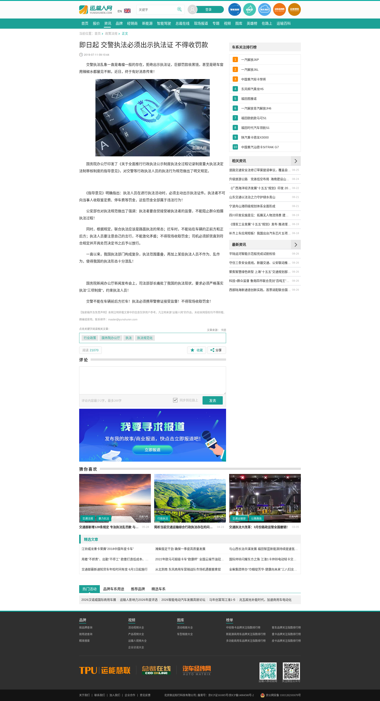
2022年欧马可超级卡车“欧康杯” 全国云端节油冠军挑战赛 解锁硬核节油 (190, 559)
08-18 (295, 233)
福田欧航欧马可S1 (254, 118)
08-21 (295, 197)
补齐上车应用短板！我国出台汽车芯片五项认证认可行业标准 (260, 233)
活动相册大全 (185, 627)
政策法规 (111, 33)
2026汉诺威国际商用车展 (98, 599)
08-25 (295, 170)
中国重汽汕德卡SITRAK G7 (260, 147)
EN (120, 11)
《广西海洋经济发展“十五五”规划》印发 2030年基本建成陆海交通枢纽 (260, 188)
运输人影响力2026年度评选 (139, 599)
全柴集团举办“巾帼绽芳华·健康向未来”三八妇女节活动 (263, 569)
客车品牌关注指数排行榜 (286, 627)
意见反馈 (145, 695)
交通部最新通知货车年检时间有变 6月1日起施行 (115, 569)
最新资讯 (239, 244)
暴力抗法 (104, 518)
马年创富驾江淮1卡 (222, 599)
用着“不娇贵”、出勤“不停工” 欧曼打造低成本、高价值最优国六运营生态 (116, 559)
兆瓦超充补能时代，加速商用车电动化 (265, 599)
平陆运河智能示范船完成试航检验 (252, 253)
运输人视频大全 (137, 640)
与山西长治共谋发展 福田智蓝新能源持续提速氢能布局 (263, 549)
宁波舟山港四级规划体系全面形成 (252, 206)
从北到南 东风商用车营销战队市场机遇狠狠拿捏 (188, 569)
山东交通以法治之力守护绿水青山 (252, 197)
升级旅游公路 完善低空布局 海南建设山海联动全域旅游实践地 (260, 179)
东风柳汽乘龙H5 (252, 89)
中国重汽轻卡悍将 (253, 79)
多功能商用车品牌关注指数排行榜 (246, 640)
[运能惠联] (107, 670)
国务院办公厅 (111, 338)
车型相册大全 (185, 634)
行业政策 (90, 338)
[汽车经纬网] (196, 670)
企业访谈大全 (136, 647)
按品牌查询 (85, 627)
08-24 (295, 179)
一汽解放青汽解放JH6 (256, 108)
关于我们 (84, 695)
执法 (129, 338)
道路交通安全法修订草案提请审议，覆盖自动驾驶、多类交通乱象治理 (260, 170)
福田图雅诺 (249, 98)
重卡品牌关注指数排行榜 (286, 634)
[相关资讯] (296, 160)
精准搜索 (84, 640)
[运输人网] (95, 10)
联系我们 (99, 695)
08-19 (295, 215)
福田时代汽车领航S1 (255, 127)
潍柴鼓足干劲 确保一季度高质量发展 (180, 549)
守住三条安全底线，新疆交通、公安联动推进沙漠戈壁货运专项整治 (260, 262)
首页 (98, 33)
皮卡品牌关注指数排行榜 (286, 640)
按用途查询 (85, 634)
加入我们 (115, 695)
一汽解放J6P (250, 59)
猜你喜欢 (88, 469)
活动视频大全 (136, 627)
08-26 (295, 253)
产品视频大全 (136, 634)
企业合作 (130, 695)
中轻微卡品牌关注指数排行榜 (243, 627)
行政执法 (162, 518)
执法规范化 (145, 338)
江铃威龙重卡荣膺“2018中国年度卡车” (108, 549)
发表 (212, 401)
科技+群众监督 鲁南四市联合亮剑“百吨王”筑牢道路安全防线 (260, 281)
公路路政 (256, 518)
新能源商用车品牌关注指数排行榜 (246, 634)
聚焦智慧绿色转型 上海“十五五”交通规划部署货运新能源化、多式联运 (260, 272)
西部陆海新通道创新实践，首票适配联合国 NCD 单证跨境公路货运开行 (260, 290)
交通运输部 (239, 518)
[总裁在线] (156, 670)
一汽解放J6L (250, 69)
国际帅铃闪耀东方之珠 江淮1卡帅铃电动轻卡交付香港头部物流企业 (263, 559)
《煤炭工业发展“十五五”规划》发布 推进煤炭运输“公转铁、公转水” (260, 224)
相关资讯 (239, 160)
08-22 (295, 188)
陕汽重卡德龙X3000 (255, 137)
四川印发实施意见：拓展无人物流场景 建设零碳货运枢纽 (260, 215)
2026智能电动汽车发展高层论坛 (183, 599)
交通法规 (87, 518)
